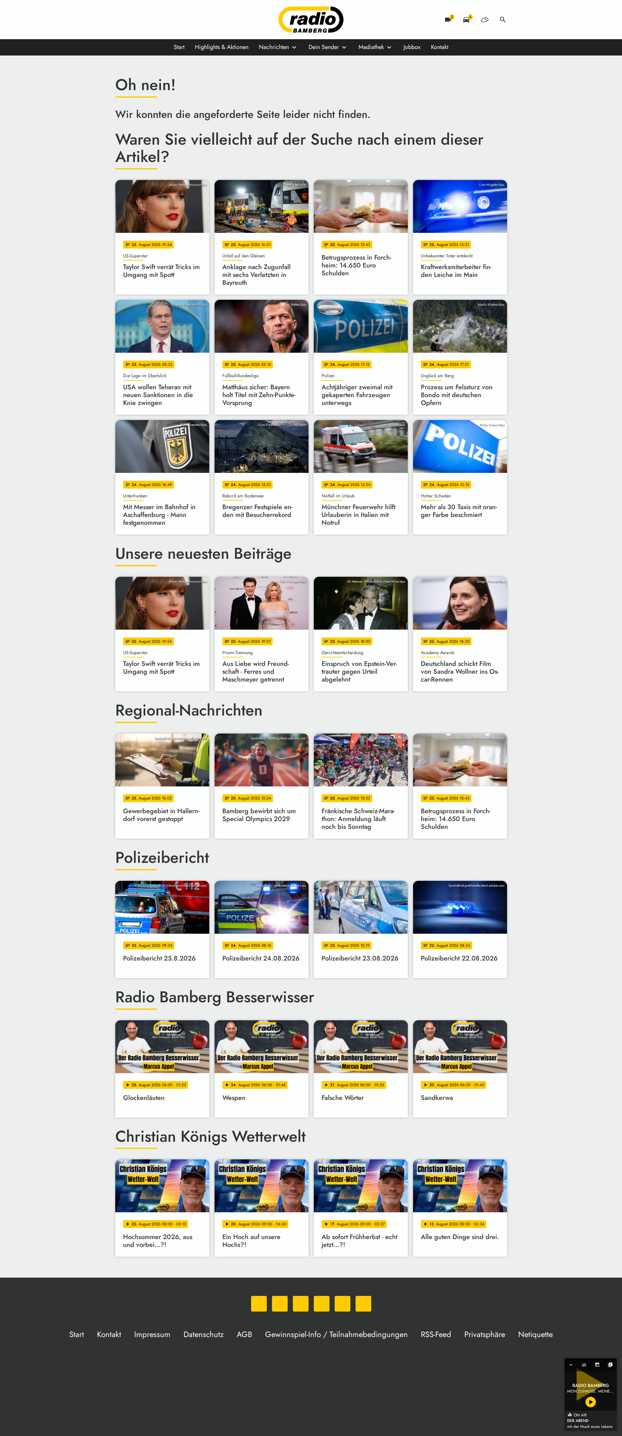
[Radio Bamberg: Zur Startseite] (311, 20)
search (503, 20)
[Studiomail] (174, 19)
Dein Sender (324, 47)
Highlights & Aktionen (221, 47)
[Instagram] (147, 19)
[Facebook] (134, 19)
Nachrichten (274, 47)
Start (179, 47)
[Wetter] (484, 20)
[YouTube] (160, 19)
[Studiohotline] (187, 19)
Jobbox (412, 47)
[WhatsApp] (121, 19)
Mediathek (371, 47)
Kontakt (439, 47)
